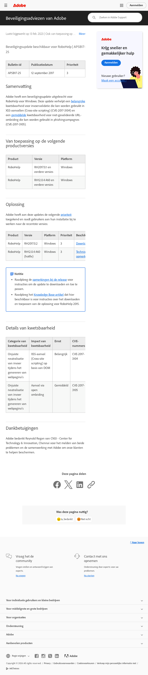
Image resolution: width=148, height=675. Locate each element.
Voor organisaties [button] (16, 617)
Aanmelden (136, 5)
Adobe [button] (10, 634)
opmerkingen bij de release (50, 279)
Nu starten (89, 575)
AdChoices (14, 668)
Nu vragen (20, 575)
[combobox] (115, 17)
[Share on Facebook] (57, 488)
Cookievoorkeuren (85, 663)
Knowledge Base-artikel (49, 294)
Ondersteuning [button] (14, 626)
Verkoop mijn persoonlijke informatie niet (116, 663)
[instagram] (43, 656)
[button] (122, 5)
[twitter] (50, 656)
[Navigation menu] (6, 5)
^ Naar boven (137, 542)
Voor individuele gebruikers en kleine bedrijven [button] (33, 600)
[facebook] (37, 656)
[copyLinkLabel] (91, 488)
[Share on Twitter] (68, 488)
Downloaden (84, 243)
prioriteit (66, 214)
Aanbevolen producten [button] (19, 643)
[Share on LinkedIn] (80, 488)
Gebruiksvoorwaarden (63, 663)
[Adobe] (19, 5)
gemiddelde (18, 115)
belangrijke (78, 101)
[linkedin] (57, 656)
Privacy (47, 663)
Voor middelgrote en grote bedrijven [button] (27, 608)
